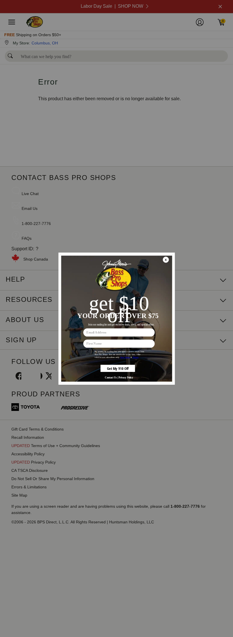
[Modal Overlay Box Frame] (116, 319)
